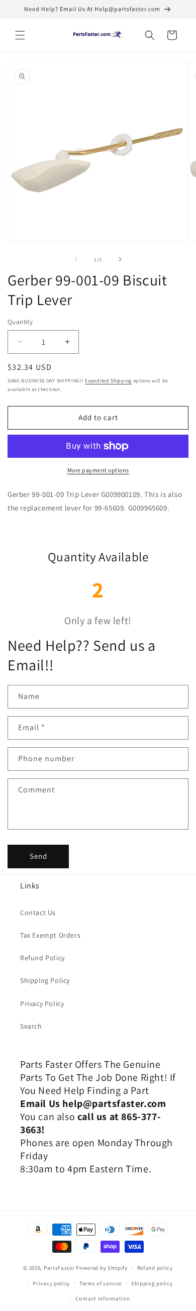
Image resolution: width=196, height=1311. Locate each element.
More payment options (98, 470)
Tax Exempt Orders (50, 935)
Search (31, 1026)
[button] (20, 35)
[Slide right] (120, 259)
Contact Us (38, 912)
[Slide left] (76, 259)
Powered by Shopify (102, 1267)
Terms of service (100, 1283)
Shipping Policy (45, 980)
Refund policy (155, 1267)
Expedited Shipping (108, 380)
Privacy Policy (42, 1003)
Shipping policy (152, 1283)
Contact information (102, 1298)
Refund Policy (42, 957)
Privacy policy (51, 1283)
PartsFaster (59, 1267)
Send (38, 856)
